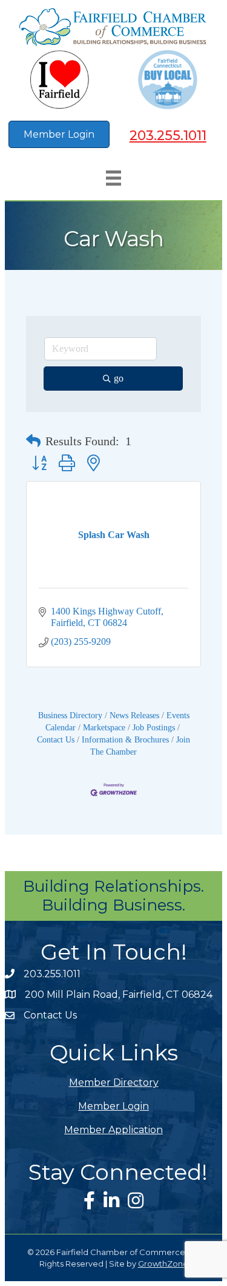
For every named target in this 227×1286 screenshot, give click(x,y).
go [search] (118, 378)
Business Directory (70, 715)
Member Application (113, 1130)
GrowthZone (163, 1263)
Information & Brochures (125, 739)
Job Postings (154, 727)
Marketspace (104, 727)
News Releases (134, 715)
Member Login (113, 1106)
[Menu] (113, 178)
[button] (33, 441)
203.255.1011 (168, 135)
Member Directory (114, 1082)
